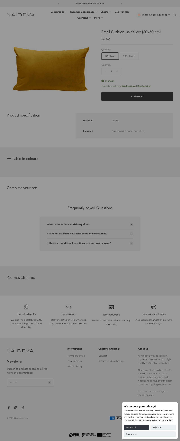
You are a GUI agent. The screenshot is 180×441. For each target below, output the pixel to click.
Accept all (131, 427)
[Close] (172, 399)
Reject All (157, 427)
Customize (131, 434)
